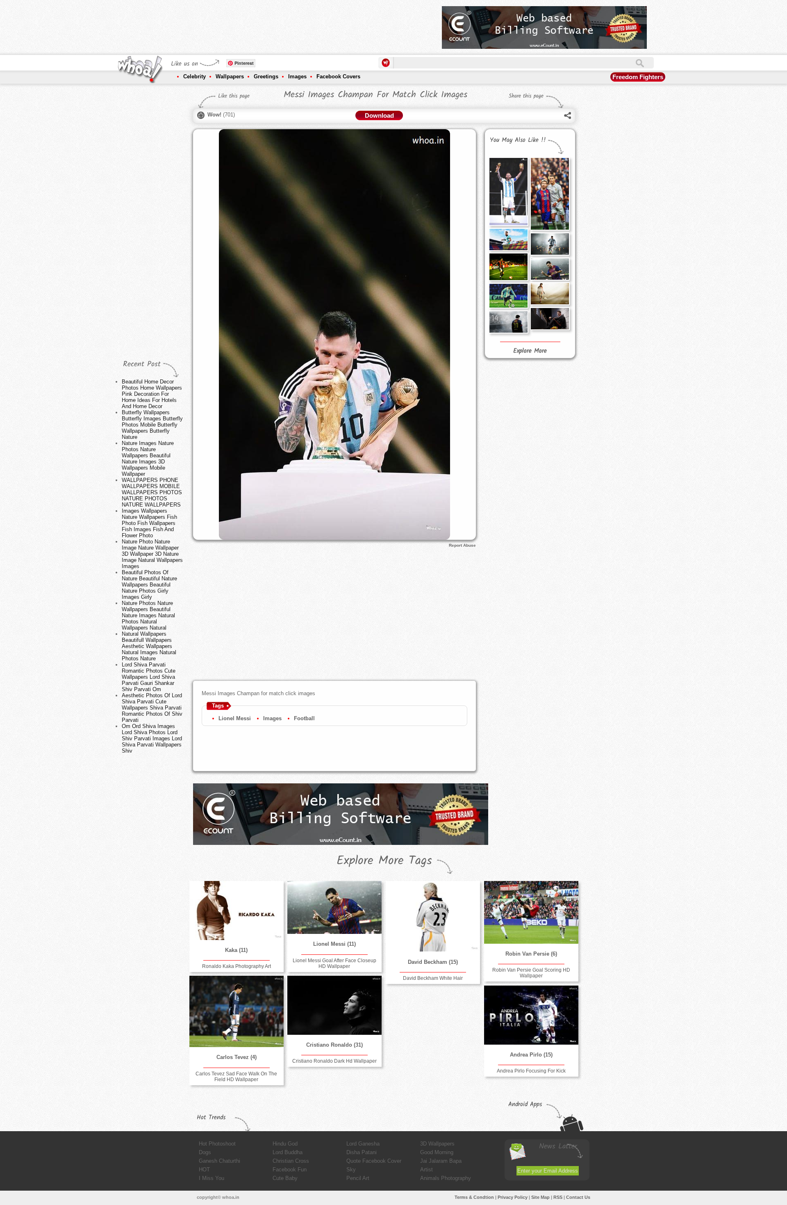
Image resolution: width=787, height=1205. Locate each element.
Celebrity (194, 76)
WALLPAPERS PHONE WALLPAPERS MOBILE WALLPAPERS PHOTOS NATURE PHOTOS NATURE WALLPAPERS (152, 492)
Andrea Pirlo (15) (531, 1055)
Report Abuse (462, 545)
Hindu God (285, 1144)
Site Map (540, 1197)
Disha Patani (361, 1152)
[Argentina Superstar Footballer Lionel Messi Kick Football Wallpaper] (508, 266)
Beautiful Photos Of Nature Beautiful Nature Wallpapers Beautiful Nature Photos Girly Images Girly (149, 584)
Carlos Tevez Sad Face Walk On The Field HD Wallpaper (236, 1076)
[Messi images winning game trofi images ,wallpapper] (508, 191)
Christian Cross (291, 1161)
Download (379, 115)
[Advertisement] (286, 24)
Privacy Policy (513, 1197)
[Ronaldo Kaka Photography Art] (236, 910)
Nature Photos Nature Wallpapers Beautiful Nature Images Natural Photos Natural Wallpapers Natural (148, 615)
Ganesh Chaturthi (219, 1161)
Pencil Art (357, 1178)
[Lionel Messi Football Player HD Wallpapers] (508, 239)
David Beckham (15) (433, 962)
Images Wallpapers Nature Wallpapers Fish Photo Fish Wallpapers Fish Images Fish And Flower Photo (149, 523)
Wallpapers (230, 76)
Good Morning (436, 1152)
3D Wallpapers (437, 1144)
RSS (557, 1197)
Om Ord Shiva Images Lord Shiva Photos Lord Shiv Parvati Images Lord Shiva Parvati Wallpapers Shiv (152, 738)
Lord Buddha (288, 1152)
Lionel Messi (234, 718)
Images (297, 76)
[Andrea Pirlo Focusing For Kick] (531, 1015)
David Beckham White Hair (433, 978)
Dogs (205, 1152)
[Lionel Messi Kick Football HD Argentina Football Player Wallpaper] (508, 296)
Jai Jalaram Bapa (441, 1161)
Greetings (266, 76)
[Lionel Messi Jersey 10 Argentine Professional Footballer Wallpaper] (508, 322)
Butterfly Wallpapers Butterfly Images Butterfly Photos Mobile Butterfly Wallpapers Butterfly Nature (152, 424)
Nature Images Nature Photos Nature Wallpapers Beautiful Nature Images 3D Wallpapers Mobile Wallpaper (148, 458)
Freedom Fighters (637, 76)
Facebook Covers (338, 76)
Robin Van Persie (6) (531, 954)
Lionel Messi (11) (334, 944)
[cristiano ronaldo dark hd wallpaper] (334, 1005)
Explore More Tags (384, 861)
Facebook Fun (290, 1169)
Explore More (530, 351)
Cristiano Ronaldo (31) (334, 1045)
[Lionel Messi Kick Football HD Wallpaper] (550, 244)
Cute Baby (285, 1178)
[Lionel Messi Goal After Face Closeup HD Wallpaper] (550, 269)
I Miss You (211, 1178)
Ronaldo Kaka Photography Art (236, 966)
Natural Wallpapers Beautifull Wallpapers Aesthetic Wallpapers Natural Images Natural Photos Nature (149, 646)
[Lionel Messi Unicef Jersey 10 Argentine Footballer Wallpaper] (550, 293)
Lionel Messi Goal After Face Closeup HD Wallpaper (334, 963)
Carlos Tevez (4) (236, 1057)
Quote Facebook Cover (373, 1161)
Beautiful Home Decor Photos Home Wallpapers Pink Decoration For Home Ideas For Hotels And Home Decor (152, 394)
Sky (351, 1169)
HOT (204, 1169)
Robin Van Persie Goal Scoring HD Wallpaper (531, 973)
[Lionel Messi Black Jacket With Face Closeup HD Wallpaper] (550, 318)
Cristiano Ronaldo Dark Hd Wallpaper (334, 1061)
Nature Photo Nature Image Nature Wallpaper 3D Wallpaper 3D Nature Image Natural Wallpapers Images (152, 554)
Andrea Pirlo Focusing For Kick (531, 1071)
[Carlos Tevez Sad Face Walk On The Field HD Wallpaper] (236, 1011)
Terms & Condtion (474, 1197)
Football (304, 718)
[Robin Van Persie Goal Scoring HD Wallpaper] (531, 912)
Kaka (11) (236, 950)
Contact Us (578, 1197)
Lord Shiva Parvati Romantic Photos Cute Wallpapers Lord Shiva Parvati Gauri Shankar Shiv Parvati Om (148, 677)
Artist (426, 1169)
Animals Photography (445, 1178)
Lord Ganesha (363, 1144)
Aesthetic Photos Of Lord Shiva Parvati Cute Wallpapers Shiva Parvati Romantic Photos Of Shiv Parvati (152, 707)
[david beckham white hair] (433, 916)
